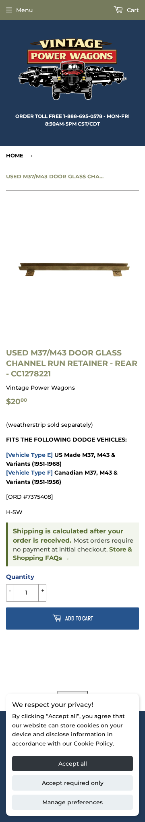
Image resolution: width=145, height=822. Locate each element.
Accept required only (73, 783)
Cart (132, 10)
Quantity (20, 576)
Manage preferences (72, 802)
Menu (24, 10)
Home (14, 155)
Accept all (72, 763)
